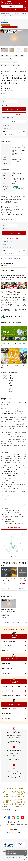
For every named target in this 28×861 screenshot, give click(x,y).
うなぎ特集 (4, 686)
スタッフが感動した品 (7, 668)
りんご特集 (4, 691)
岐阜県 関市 (4, 617)
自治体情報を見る (15, 527)
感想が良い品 (5, 650)
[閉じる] (25, 851)
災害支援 (15, 829)
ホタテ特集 (17, 691)
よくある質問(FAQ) (14, 759)
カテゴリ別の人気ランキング (8, 641)
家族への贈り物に (6, 718)
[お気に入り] (25, 858)
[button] (25, 6)
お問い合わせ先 (7, 128)
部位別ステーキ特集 (6, 695)
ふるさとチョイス (15, 822)
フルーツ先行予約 (6, 673)
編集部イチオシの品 (6, 663)
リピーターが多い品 (6, 645)
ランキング (17, 10)
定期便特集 (17, 695)
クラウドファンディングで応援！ (9, 708)
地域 (11, 10)
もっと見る (23, 395)
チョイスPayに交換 (6, 713)
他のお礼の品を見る (18, 161)
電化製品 (9, 258)
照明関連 (16, 258)
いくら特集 (17, 686)
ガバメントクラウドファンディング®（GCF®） (14, 825)
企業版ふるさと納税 (15, 832)
